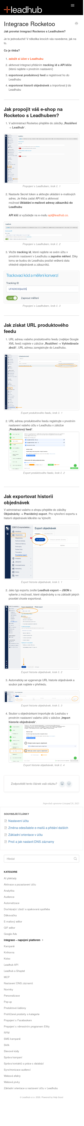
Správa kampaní (13, 1057)
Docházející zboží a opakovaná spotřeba (27, 909)
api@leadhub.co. (58, 215)
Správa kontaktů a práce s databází (24, 1063)
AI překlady (10, 878)
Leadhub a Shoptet (14, 971)
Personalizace (12, 995)
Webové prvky (12, 1082)
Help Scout (58, 1097)
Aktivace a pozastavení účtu (20, 884)
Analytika (9, 890)
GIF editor (9, 927)
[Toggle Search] (75, 858)
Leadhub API (11, 964)
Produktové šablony (15, 1008)
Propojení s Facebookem (18, 1020)
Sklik (6, 1045)
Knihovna (9, 952)
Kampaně (9, 946)
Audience (9, 897)
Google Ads (10, 934)
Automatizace (11, 903)
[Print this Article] (76, 24)
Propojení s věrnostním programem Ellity (27, 1026)
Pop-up (8, 1002)
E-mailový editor (13, 921)
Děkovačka (10, 915)
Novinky (8, 989)
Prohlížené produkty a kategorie (21, 1014)
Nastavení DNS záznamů (18, 983)
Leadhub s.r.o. (28, 1097)
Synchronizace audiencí (17, 1069)
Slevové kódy (11, 1051)
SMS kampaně (12, 1039)
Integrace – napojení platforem (22, 940)
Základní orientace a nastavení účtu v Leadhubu (31, 1088)
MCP (7, 977)
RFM (6, 1032)
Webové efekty (12, 1076)
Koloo (7, 958)
